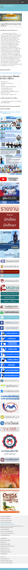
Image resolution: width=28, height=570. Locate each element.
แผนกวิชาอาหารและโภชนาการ (7, 524)
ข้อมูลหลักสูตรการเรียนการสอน (7, 546)
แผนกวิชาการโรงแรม (5, 518)
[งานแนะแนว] (9, 380)
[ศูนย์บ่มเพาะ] (9, 385)
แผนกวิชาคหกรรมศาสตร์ (6, 520)
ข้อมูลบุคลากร (3, 542)
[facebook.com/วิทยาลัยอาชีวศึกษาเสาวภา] (9, 322)
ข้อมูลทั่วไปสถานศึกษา (5, 540)
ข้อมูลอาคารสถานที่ (4, 550)
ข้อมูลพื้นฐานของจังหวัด (5, 552)
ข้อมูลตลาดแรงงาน (4, 548)
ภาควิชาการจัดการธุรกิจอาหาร (7, 533)
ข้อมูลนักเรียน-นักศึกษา (5, 544)
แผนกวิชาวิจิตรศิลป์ (4, 529)
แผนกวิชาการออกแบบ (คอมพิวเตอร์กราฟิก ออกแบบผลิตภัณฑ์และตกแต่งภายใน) (11, 526)
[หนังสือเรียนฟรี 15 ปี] (9, 417)
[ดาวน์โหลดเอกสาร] (9, 391)
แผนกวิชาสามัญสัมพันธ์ (5, 516)
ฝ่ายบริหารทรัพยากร (4, 559)
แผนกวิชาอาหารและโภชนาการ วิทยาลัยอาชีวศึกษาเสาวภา (11, 112)
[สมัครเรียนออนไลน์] (9, 280)
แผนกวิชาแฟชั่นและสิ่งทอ (6, 522)
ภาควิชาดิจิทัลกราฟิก (5, 535)
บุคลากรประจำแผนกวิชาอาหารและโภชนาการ (11, 73)
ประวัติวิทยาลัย (3, 538)
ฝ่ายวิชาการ (3, 557)
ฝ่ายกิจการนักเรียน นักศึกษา (6, 562)
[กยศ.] (9, 407)
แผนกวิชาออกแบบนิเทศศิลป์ (6, 531)
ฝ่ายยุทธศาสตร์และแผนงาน (6, 560)
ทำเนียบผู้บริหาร (3, 554)
